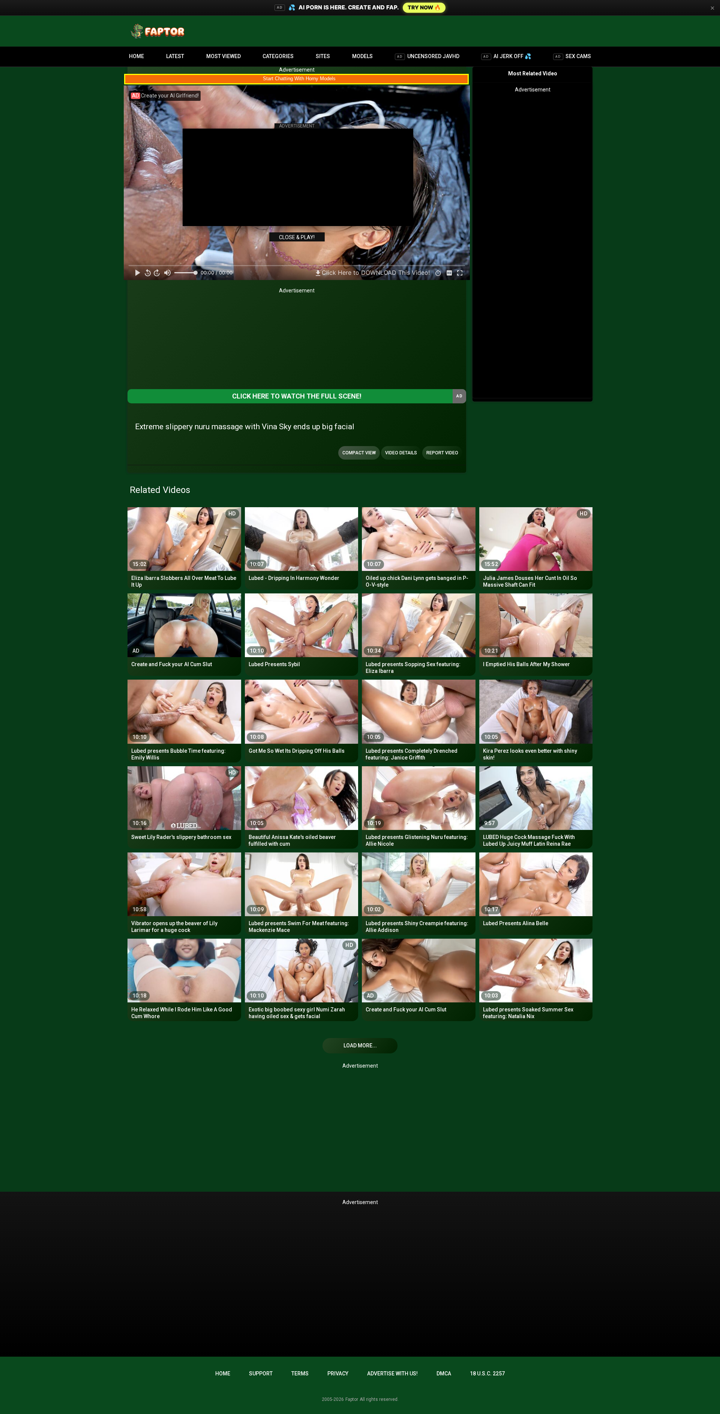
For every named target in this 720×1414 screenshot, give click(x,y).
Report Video (442, 452)
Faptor (351, 1399)
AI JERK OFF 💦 (507, 56)
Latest (175, 56)
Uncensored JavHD (428, 56)
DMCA (443, 1374)
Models (362, 56)
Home (136, 56)
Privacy (337, 1374)
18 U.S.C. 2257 (487, 1374)
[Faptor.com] (159, 31)
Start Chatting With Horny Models (299, 78)
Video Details (401, 452)
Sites (323, 56)
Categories (278, 56)
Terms (300, 1374)
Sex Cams (573, 56)
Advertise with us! (392, 1374)
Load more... (360, 1046)
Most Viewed (223, 56)
